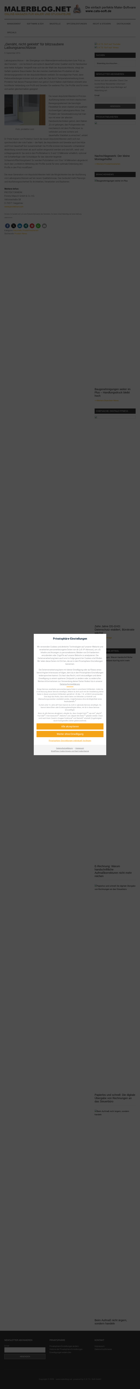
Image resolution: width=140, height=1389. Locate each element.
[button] (70, 734)
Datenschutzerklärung (70, 684)
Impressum (79, 748)
